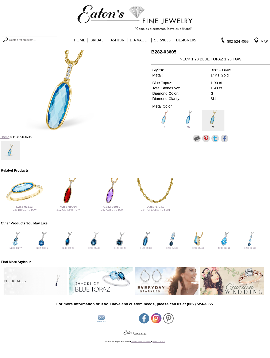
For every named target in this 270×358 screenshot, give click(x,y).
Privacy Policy (159, 341)
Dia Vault (139, 40)
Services (162, 40)
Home (79, 40)
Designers (186, 40)
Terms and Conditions (141, 341)
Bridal (96, 40)
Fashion (116, 40)
